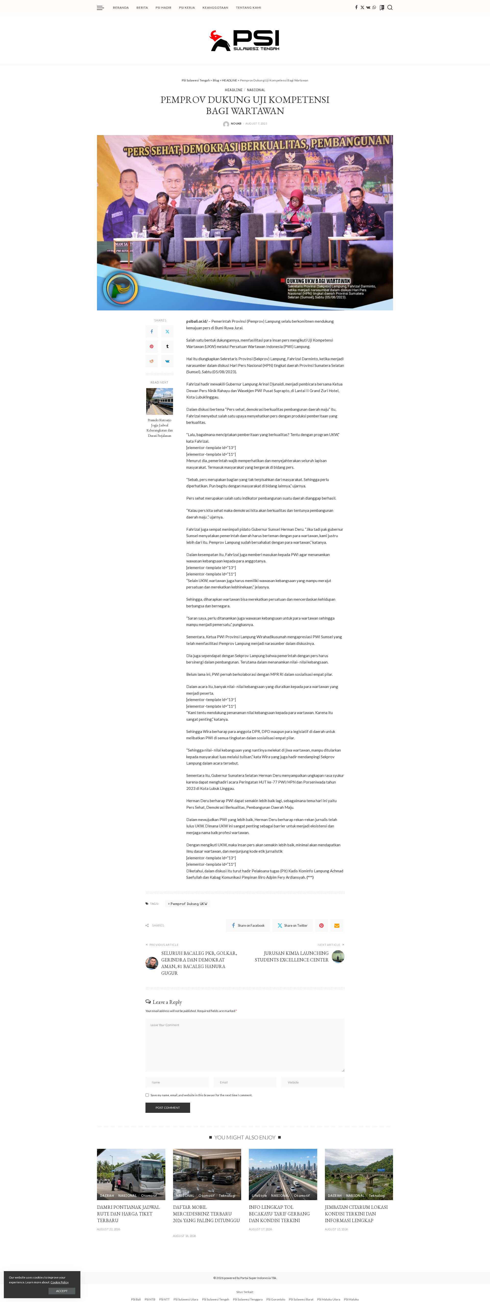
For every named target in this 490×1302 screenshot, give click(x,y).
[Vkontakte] (368, 7)
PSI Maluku (351, 1299)
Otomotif (149, 1195)
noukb (236, 123)
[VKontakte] (167, 361)
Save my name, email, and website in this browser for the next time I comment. (201, 1095)
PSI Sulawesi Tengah (215, 1299)
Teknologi (227, 1195)
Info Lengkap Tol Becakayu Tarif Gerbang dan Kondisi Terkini (279, 1213)
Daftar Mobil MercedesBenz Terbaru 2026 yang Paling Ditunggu (206, 1213)
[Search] (390, 7)
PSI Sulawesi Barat (301, 1299)
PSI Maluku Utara (328, 1299)
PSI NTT (164, 1299)
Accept (62, 1291)
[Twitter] (362, 7)
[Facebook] (356, 7)
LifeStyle (259, 1195)
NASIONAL (256, 89)
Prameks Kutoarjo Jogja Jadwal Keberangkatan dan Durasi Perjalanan (159, 428)
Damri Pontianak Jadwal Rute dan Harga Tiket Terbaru (128, 1213)
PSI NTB (150, 1299)
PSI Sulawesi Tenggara (248, 1299)
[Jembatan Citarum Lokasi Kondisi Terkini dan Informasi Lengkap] (359, 1174)
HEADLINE (234, 89)
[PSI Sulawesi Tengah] (245, 40)
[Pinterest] (151, 346)
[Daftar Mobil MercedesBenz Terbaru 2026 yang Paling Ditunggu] (207, 1174)
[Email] (336, 925)
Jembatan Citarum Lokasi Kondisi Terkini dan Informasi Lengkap (356, 1213)
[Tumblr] (167, 346)
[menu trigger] (103, 7)
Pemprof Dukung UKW (188, 903)
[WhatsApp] (374, 7)
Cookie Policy (60, 1282)
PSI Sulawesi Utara (186, 1299)
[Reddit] (151, 361)
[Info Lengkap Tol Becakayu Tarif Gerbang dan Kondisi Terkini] (283, 1174)
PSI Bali (136, 1299)
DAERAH (107, 1195)
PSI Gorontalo (275, 1299)
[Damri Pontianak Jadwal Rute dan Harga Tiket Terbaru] (131, 1174)
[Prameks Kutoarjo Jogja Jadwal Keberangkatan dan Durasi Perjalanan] (159, 401)
